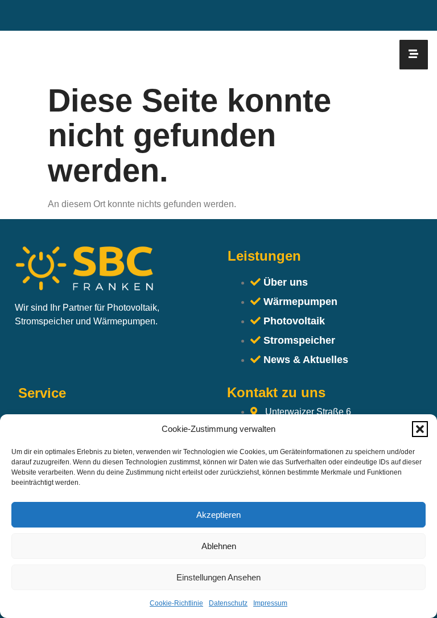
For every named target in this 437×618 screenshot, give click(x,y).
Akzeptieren (218, 515)
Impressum (270, 603)
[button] (420, 429)
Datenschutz (228, 603)
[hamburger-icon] (413, 54)
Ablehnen (218, 546)
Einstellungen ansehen (218, 577)
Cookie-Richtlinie (176, 603)
